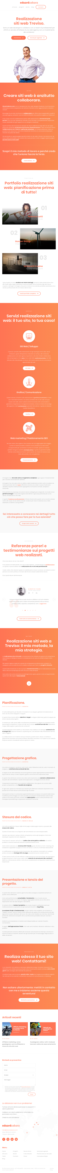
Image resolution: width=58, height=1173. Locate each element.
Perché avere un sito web (44, 1153)
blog (32, 7)
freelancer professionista (16, 499)
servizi (28, 7)
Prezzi (25, 1156)
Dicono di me (27, 1151)
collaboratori (28, 113)
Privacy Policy (52, 1169)
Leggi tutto (42, 604)
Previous (3, 599)
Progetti (15, 1151)
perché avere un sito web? (11, 140)
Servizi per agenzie (42, 1151)
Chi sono (4, 1153)
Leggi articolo (15, 1029)
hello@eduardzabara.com (10, 1130)
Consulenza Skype (42, 1156)
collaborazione (50, 564)
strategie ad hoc (28, 450)
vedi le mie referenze (27, 129)
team (23, 358)
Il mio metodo (21, 676)
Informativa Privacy (26, 1086)
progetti (21, 7)
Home (4, 1151)
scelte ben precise (40, 358)
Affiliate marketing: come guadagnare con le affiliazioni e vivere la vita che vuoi (13, 1044)
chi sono (14, 7)
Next (54, 599)
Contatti (40, 7)
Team (4, 1156)
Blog (3, 1158)
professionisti (22, 406)
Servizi (15, 1153)
